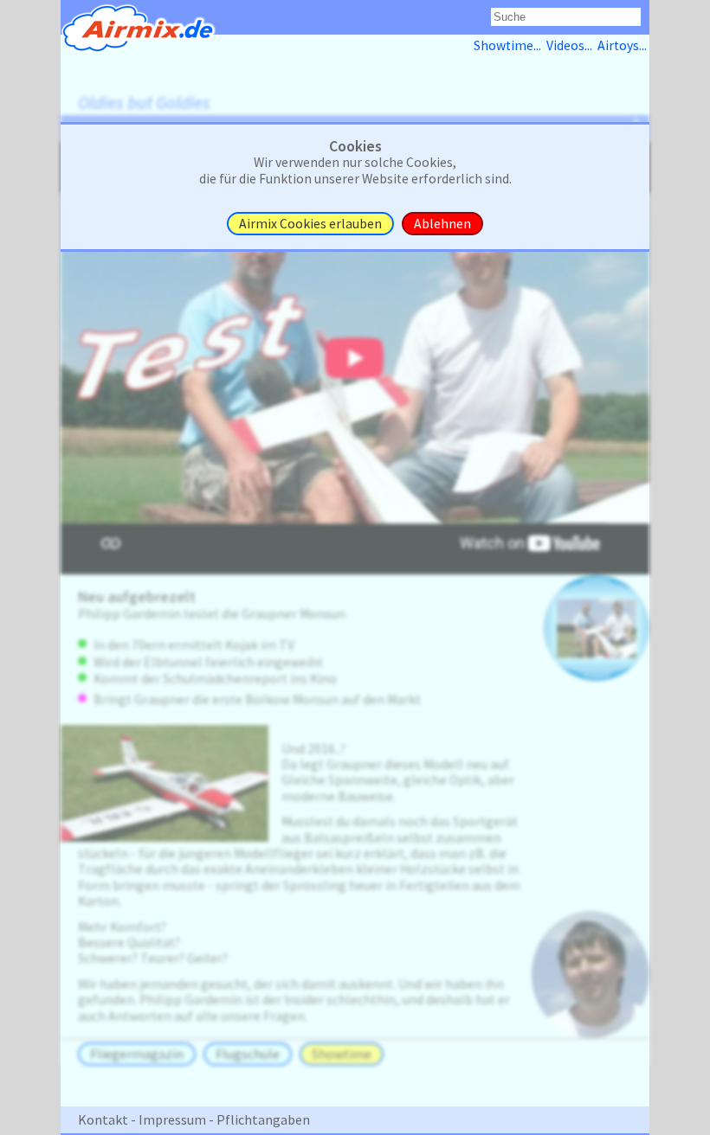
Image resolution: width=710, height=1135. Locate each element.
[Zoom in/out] (596, 628)
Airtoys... (623, 45)
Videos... (571, 45)
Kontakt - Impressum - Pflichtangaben (194, 1119)
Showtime (341, 1054)
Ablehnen (442, 223)
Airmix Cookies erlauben (310, 223)
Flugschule (248, 1054)
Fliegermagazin (137, 1054)
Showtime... (510, 45)
